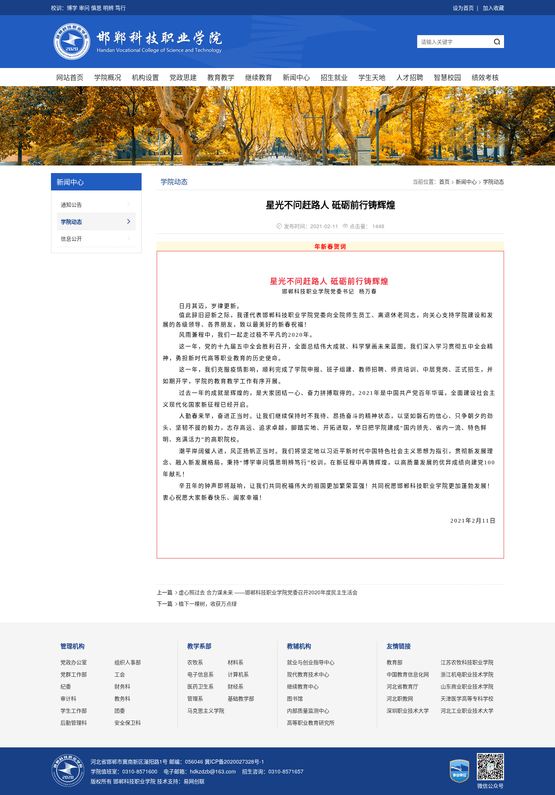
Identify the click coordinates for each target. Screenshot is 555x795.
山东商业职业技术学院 (467, 686)
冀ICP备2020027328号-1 (234, 761)
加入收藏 (493, 7)
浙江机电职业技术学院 (467, 674)
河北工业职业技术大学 (467, 710)
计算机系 (238, 674)
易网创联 (194, 781)
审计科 (68, 698)
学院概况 (107, 77)
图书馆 (295, 698)
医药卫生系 (200, 686)
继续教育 (258, 77)
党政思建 (183, 77)
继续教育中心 (303, 686)
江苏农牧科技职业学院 (467, 662)
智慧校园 (447, 77)
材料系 (236, 662)
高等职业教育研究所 (311, 722)
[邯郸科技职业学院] (140, 41)
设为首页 (463, 7)
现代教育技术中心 (308, 674)
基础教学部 (241, 698)
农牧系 (195, 662)
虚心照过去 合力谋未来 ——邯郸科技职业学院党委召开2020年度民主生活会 (268, 592)
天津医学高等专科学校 (467, 698)
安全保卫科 (127, 722)
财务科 (122, 686)
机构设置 (145, 77)
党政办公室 (73, 662)
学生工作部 (73, 710)
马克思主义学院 (205, 710)
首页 (444, 181)
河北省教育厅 (402, 686)
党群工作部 (73, 674)
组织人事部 (127, 662)
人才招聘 (409, 77)
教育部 (394, 662)
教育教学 (220, 77)
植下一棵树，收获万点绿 (208, 603)
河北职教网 (400, 698)
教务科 (122, 698)
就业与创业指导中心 (311, 662)
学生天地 (371, 77)
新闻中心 (296, 77)
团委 (119, 710)
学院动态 (493, 181)
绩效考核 (485, 77)
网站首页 (69, 77)
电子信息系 (200, 674)
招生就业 (334, 77)
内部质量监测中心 (308, 710)
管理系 (195, 698)
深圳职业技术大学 (408, 710)
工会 (119, 674)
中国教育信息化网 (408, 674)
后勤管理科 (73, 722)
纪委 (65, 686)
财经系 (236, 686)
